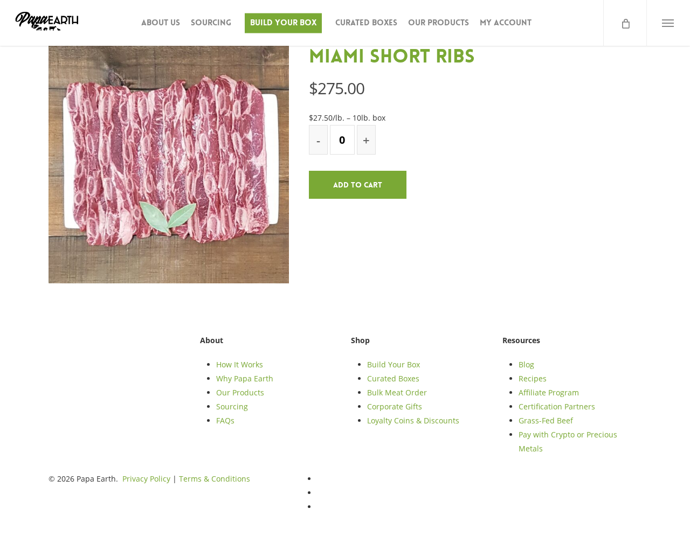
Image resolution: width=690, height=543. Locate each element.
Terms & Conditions (214, 479)
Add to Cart (357, 185)
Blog (526, 364)
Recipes (533, 378)
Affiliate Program (549, 392)
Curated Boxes (393, 378)
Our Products (240, 392)
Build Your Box (393, 364)
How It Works (239, 364)
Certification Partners (557, 406)
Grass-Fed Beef (546, 420)
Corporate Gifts (394, 406)
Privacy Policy (146, 479)
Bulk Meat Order (397, 392)
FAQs (225, 420)
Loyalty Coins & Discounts (413, 420)
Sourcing (232, 406)
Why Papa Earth (244, 378)
